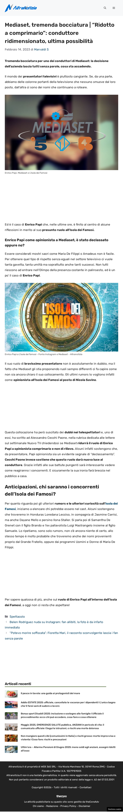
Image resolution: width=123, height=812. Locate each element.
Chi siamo (38, 806)
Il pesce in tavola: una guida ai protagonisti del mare (50, 693)
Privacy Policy (68, 806)
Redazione (52, 806)
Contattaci (85, 787)
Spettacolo (17, 616)
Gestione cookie (114, 809)
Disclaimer (84, 806)
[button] (105, 8)
